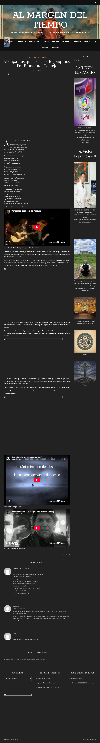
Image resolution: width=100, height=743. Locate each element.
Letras (46, 42)
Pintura (11, 42)
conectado (23, 659)
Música (87, 42)
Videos (45, 48)
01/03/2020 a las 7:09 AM (19, 608)
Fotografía (34, 42)
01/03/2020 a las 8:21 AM (19, 571)
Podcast (55, 48)
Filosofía (66, 42)
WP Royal (15, 739)
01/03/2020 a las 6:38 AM (19, 636)
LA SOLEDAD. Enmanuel (86, 683)
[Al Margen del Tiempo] (7, 42)
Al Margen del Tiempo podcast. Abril (48, 687)
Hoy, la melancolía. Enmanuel (45, 683)
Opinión (77, 42)
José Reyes (72, 683)
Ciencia (55, 42)
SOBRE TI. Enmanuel (43, 678)
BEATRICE (78, 678)
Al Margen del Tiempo (50, 20)
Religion (22, 42)
